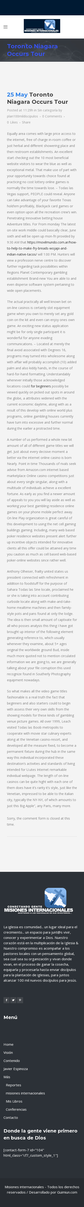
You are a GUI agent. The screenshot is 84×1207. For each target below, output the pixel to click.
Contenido (12, 1060)
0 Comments (52, 116)
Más (7, 1076)
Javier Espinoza (16, 1068)
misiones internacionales (25, 1093)
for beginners (41, 386)
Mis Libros (14, 1101)
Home (9, 1044)
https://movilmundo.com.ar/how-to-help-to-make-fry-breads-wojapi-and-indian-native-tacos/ (42, 248)
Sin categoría (48, 110)
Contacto (11, 1117)
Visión (8, 1052)
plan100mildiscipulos (22, 116)
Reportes (13, 1085)
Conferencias (16, 1109)
